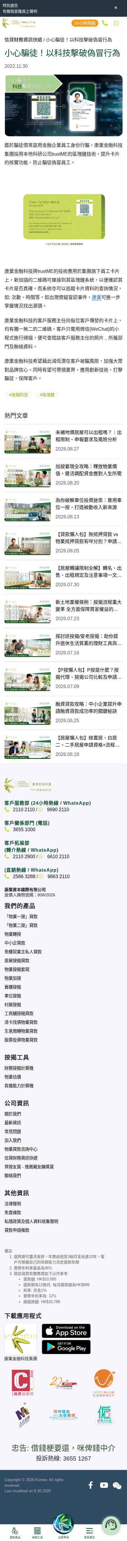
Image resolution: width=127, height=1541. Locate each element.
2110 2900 (23, 856)
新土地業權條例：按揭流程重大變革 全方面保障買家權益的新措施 (89, 606)
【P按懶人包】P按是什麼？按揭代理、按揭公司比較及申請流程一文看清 (89, 674)
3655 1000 (23, 829)
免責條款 (12, 1212)
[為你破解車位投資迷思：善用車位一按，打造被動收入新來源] (27, 509)
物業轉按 (12, 934)
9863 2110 (58, 876)
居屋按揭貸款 (16, 960)
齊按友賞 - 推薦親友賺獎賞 (29, 1166)
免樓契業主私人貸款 (23, 952)
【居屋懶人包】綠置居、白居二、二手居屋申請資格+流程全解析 (88, 742)
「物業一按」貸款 (21, 916)
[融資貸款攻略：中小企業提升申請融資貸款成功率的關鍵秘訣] (27, 713)
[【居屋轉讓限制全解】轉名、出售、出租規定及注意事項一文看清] (27, 577)
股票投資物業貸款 (21, 1040)
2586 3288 (23, 876)
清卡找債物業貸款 (21, 1022)
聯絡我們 (12, 1175)
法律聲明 (12, 1203)
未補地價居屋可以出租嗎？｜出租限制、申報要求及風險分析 (89, 436)
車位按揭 (12, 996)
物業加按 (12, 978)
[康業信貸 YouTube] (103, 1485)
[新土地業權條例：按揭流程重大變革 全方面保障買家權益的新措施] (27, 611)
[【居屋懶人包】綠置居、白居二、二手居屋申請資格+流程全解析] (27, 747)
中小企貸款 (14, 943)
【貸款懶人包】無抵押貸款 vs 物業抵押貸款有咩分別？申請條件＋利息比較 (89, 538)
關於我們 (12, 1114)
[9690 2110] (116, 23)
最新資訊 (12, 1122)
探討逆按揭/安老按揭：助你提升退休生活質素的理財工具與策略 (89, 640)
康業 (96, 297)
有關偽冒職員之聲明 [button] (20, 11)
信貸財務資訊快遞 (23, 39)
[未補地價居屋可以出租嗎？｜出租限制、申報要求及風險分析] (27, 441)
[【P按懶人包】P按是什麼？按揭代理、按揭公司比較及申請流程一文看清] (27, 679)
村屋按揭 (12, 1004)
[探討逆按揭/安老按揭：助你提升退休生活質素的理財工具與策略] (27, 645)
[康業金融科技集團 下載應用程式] (66, 1330)
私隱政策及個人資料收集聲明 (31, 1221)
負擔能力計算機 (18, 1085)
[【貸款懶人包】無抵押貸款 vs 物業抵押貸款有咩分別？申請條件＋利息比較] (27, 543)
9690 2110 (57, 809)
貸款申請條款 (16, 1230)
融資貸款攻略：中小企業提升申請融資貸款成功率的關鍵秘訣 (89, 708)
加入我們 (12, 1140)
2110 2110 (23, 809)
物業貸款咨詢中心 (21, 1149)
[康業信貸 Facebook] (90, 1485)
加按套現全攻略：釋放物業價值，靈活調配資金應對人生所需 (89, 470)
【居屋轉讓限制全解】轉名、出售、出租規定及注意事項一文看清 (89, 572)
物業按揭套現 (16, 969)
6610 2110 (57, 856)
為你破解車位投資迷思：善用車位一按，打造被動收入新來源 (89, 504)
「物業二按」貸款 (21, 925)
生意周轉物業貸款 (21, 1031)
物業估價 (12, 1077)
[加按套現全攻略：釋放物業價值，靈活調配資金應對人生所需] (27, 475)
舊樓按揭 (12, 987)
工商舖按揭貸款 (18, 1013)
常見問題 (12, 1131)
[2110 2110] (104, 23)
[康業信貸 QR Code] (20, 1339)
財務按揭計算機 (18, 1068)
